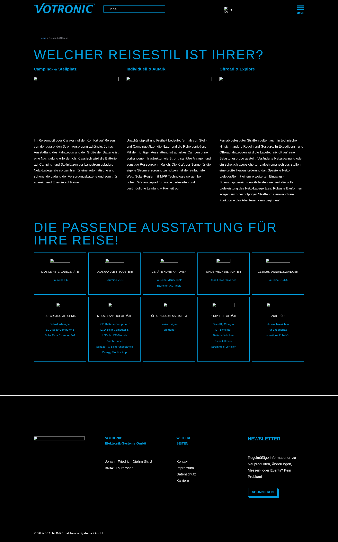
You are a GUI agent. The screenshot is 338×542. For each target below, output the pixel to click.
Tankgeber (168, 329)
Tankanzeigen (169, 324)
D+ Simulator (223, 329)
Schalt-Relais (223, 341)
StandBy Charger (223, 324)
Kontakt (182, 462)
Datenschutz (186, 474)
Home (43, 38)
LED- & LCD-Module (114, 335)
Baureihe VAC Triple (168, 285)
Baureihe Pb (60, 279)
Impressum (185, 468)
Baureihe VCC (114, 279)
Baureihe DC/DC (278, 279)
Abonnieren (263, 492)
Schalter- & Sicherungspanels (114, 346)
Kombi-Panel (114, 341)
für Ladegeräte (278, 329)
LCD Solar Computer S (60, 329)
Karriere (182, 480)
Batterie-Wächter (223, 335)
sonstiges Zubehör (277, 335)
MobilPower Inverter (223, 279)
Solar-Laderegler (60, 324)
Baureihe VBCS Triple (169, 279)
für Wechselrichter (278, 324)
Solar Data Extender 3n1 (60, 335)
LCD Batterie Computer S (114, 324)
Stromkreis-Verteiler (223, 346)
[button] (228, 9)
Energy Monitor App (114, 352)
